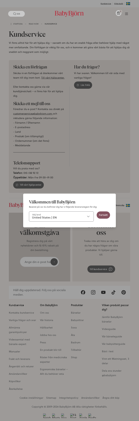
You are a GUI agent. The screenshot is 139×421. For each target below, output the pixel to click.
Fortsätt (103, 214)
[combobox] (61, 216)
